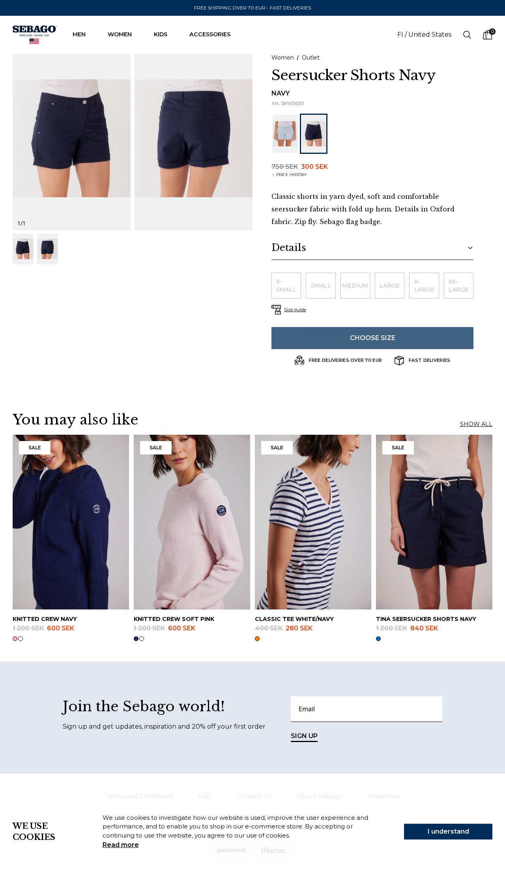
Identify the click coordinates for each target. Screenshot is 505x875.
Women (120, 34)
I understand (448, 831)
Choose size (372, 338)
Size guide (295, 309)
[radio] (286, 286)
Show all (476, 424)
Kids (160, 34)
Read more (121, 845)
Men (79, 34)
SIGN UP (304, 736)
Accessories (209, 34)
